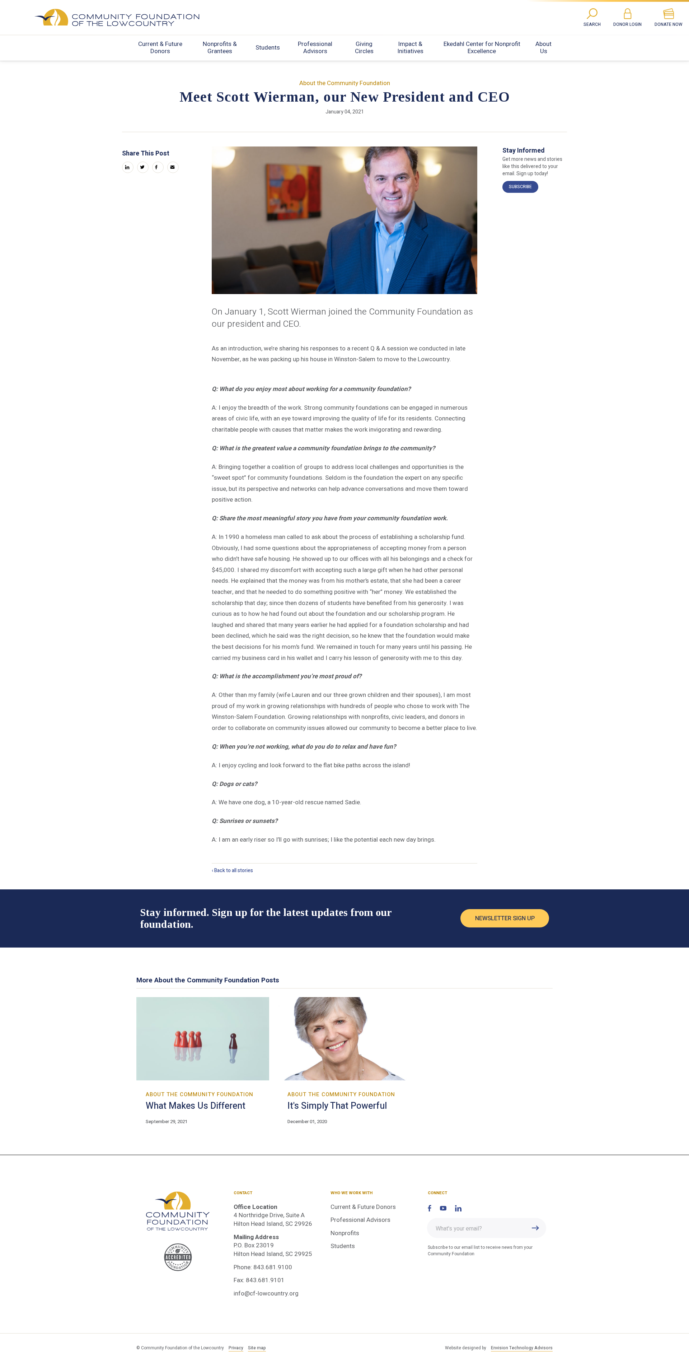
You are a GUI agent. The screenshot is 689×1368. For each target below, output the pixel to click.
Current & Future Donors (160, 47)
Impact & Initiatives (410, 47)
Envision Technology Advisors (522, 1348)
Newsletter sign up (505, 918)
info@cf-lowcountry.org (266, 1293)
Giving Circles (364, 47)
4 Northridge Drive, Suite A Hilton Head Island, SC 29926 (273, 1219)
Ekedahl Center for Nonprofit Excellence (482, 47)
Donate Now (669, 25)
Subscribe (520, 186)
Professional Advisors (315, 47)
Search (592, 25)
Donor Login (627, 25)
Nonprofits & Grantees (220, 47)
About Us (543, 47)
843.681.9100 (272, 1267)
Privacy (236, 1348)
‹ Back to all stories (232, 870)
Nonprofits (345, 1233)
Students (268, 47)
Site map (257, 1348)
